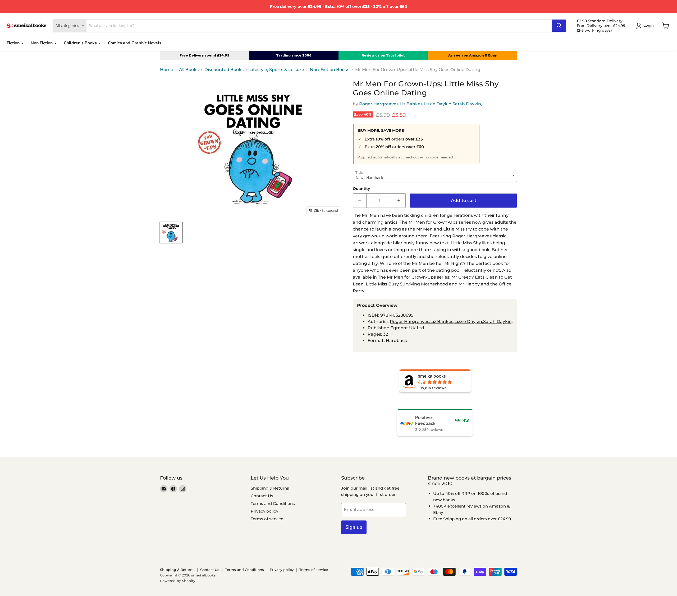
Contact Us (262, 495)
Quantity (361, 188)
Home (166, 69)
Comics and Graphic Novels (134, 43)
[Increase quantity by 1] (399, 200)
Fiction (14, 43)
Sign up (353, 527)
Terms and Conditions (273, 503)
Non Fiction (42, 43)
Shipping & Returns (270, 488)
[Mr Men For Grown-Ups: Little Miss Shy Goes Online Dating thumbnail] (170, 232)
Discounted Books (224, 69)
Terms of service (267, 518)
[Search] (559, 26)
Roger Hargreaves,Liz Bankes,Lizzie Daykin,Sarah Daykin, (420, 103)
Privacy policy (264, 511)
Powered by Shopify (177, 581)
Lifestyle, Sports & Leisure (276, 69)
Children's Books (81, 43)
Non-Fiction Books (329, 69)
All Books (189, 69)
